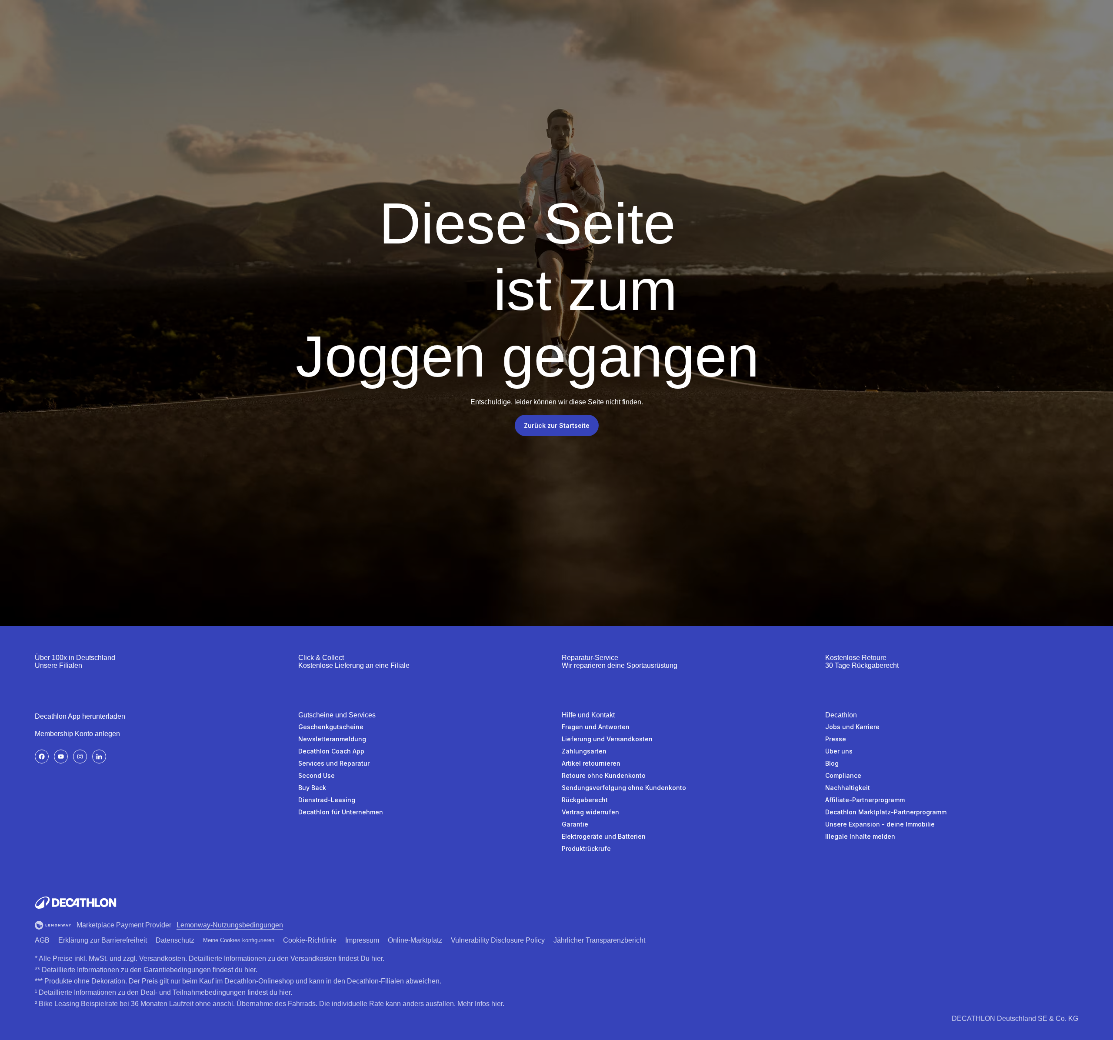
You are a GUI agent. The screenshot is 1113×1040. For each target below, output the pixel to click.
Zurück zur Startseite (557, 425)
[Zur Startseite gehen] (76, 903)
